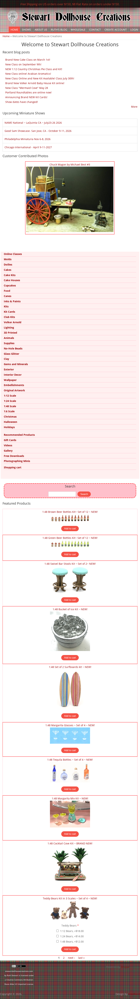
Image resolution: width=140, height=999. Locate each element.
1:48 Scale (10, 406)
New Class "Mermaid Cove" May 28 (26, 88)
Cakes (7, 270)
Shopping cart (12, 467)
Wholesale (78, 29)
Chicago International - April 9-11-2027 (28, 147)
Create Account (115, 29)
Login (134, 29)
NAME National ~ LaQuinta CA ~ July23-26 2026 (33, 122)
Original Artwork (14, 390)
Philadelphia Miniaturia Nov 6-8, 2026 (27, 139)
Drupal (125, 967)
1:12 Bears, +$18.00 (72, 931)
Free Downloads (14, 456)
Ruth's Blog (59, 29)
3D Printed (10, 332)
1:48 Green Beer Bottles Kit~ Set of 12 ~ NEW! (70, 538)
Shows (26, 29)
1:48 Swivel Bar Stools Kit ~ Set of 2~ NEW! (70, 563)
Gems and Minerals (16, 364)
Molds (7, 259)
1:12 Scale (10, 395)
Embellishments (14, 385)
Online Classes (13, 254)
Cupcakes (10, 285)
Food (7, 290)
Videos (8, 445)
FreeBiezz (134, 994)
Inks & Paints (12, 301)
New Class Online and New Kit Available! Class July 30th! (39, 78)
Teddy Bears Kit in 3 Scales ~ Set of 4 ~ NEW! (70, 898)
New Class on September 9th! (23, 64)
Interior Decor (13, 374)
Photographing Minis (17, 461)
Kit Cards (9, 311)
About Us (41, 29)
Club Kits (9, 317)
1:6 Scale (9, 411)
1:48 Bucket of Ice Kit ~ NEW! (70, 609)
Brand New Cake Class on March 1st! (27, 59)
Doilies (8, 264)
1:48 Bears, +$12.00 (72, 941)
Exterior (9, 369)
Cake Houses (12, 280)
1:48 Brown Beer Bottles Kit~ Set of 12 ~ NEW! (70, 512)
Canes (7, 296)
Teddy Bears (70, 925)
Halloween (10, 422)
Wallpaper (10, 380)
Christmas (10, 416)
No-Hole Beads (13, 348)
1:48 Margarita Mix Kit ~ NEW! (70, 798)
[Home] (69, 17)
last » (81, 957)
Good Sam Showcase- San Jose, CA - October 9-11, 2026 (38, 131)
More (134, 106)
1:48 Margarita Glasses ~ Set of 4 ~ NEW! (70, 725)
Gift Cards (10, 440)
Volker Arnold (12, 322)
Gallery (8, 450)
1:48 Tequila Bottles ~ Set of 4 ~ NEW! (70, 759)
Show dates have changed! (21, 102)
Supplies (9, 343)
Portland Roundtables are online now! (28, 92)
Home (14, 29)
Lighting (9, 327)
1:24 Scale (10, 401)
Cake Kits (9, 275)
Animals (9, 338)
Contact (95, 29)
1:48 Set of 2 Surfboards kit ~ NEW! (70, 667)
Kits (6, 306)
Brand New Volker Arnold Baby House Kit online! (34, 83)
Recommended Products (19, 434)
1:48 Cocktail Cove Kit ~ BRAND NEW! (70, 843)
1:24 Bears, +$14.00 (72, 936)
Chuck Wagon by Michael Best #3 (70, 164)
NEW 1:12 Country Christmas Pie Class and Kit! (33, 69)
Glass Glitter (11, 353)
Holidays (9, 427)
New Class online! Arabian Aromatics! (28, 73)
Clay (6, 359)
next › (71, 957)
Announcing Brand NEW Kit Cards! (26, 97)
